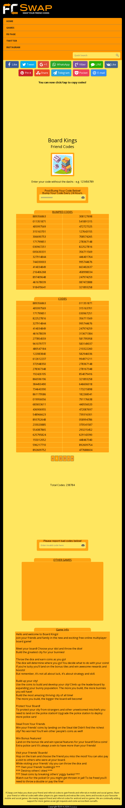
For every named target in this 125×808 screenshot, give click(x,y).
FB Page (11, 34)
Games (10, 27)
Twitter (11, 40)
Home (9, 21)
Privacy (73, 806)
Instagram (13, 47)
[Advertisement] (62, 112)
